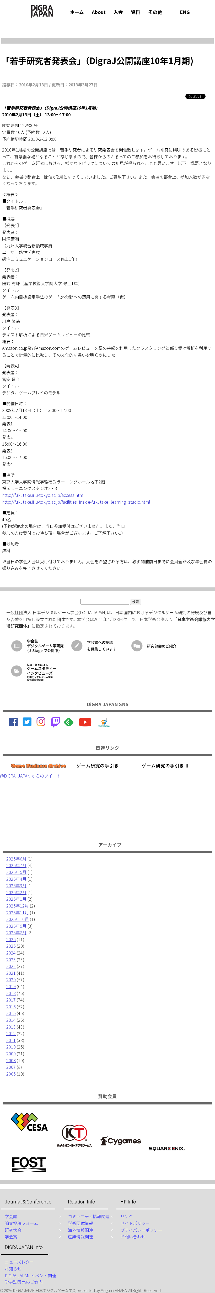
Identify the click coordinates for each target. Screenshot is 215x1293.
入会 (118, 12)
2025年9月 (16, 926)
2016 (11, 1006)
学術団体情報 (80, 1223)
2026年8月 (16, 859)
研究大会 (13, 1230)
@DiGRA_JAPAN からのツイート (30, 776)
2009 (11, 1053)
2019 (11, 986)
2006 (11, 1074)
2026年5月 (16, 872)
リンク (126, 1216)
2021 (11, 973)
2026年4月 (16, 879)
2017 (11, 1000)
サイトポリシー (135, 1223)
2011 (11, 1040)
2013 (11, 1027)
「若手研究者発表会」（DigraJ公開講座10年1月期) (97, 60)
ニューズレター (19, 1262)
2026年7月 (16, 865)
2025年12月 (17, 906)
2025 (11, 946)
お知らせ (13, 1268)
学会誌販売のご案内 (23, 1282)
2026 (11, 939)
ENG (185, 12)
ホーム (77, 12)
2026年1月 (16, 899)
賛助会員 (107, 1096)
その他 (155, 12)
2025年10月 (17, 919)
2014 (11, 1020)
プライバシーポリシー (141, 1230)
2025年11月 (17, 912)
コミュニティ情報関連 (89, 1216)
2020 (11, 979)
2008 (11, 1060)
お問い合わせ (133, 1236)
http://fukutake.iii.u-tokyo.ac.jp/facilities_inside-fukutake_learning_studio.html (76, 502)
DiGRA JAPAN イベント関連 (30, 1275)
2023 (11, 959)
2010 (11, 1047)
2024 (11, 953)
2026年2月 (16, 892)
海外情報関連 (80, 1230)
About (99, 12)
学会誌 (11, 1216)
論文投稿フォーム (21, 1223)
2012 (11, 1033)
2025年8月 (16, 932)
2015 (11, 1013)
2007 (11, 1067)
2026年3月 (16, 885)
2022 (11, 966)
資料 (135, 12)
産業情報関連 (80, 1236)
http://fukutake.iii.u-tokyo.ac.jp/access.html (43, 495)
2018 (11, 993)
